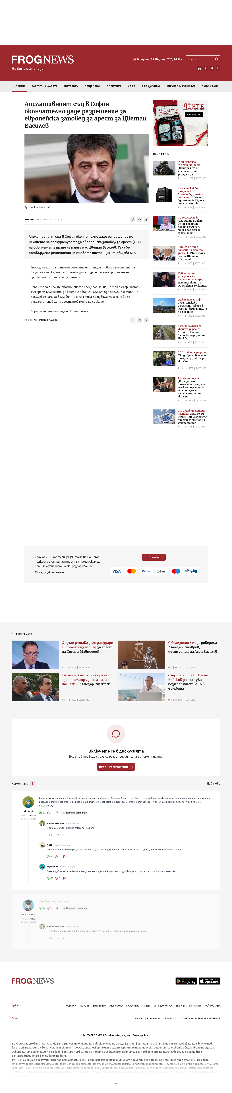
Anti (49, 845)
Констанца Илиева (46, 320)
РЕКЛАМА (170, 1018)
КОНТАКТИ (154, 1018)
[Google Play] (186, 981)
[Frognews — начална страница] (33, 981)
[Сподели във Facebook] (139, 219)
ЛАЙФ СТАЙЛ (212, 1006)
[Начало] (199, 68)
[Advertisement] (116, 22)
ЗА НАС (139, 1018)
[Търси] (217, 59)
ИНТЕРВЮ (99, 1006)
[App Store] (209, 981)
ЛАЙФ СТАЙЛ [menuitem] (210, 86)
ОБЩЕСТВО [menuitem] (92, 86)
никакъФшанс (55, 823)
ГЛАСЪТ (85, 1006)
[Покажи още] (116, 1083)
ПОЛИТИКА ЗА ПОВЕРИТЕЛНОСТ (200, 1018)
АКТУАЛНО (116, 1006)
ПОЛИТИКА (133, 1006)
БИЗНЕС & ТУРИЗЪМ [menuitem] (181, 86)
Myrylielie (52, 867)
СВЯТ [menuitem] (131, 86)
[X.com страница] (212, 68)
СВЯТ (147, 1006)
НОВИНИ (29, 219)
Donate (153, 557)
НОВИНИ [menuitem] (19, 86)
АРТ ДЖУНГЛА (163, 1006)
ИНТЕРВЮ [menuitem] (71, 86)
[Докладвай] (56, 813)
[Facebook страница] (205, 68)
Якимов (28, 811)
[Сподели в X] (146, 219)
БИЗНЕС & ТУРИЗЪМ (188, 1006)
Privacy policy (140, 1035)
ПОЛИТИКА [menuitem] (114, 86)
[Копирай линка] (132, 219)
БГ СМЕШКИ (28, 914)
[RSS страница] (218, 68)
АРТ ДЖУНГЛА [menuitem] (151, 86)
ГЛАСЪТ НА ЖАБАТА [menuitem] (44, 86)
